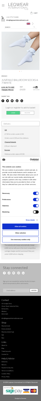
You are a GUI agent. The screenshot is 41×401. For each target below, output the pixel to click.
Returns (3, 364)
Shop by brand (5, 326)
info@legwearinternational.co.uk (17, 20)
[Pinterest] (18, 273)
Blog (2, 348)
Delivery (7, 124)
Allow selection (20, 233)
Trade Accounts (6, 351)
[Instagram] (12, 101)
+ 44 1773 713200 (12, 17)
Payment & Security (7, 367)
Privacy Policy (5, 376)
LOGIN (13, 113)
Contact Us (4, 354)
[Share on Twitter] (7, 101)
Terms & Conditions (7, 370)
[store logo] (20, 6)
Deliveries (4, 361)
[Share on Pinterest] (17, 101)
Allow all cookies (20, 226)
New (2, 338)
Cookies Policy (5, 373)
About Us (4, 345)
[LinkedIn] (21, 101)
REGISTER (27, 113)
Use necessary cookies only (20, 239)
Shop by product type (7, 332)
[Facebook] (4, 273)
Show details (30, 220)
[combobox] (20, 27)
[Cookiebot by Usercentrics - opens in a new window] (30, 160)
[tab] (20, 123)
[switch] (36, 199)
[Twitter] (9, 273)
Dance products (6, 329)
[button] (33, 23)
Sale (2, 335)
